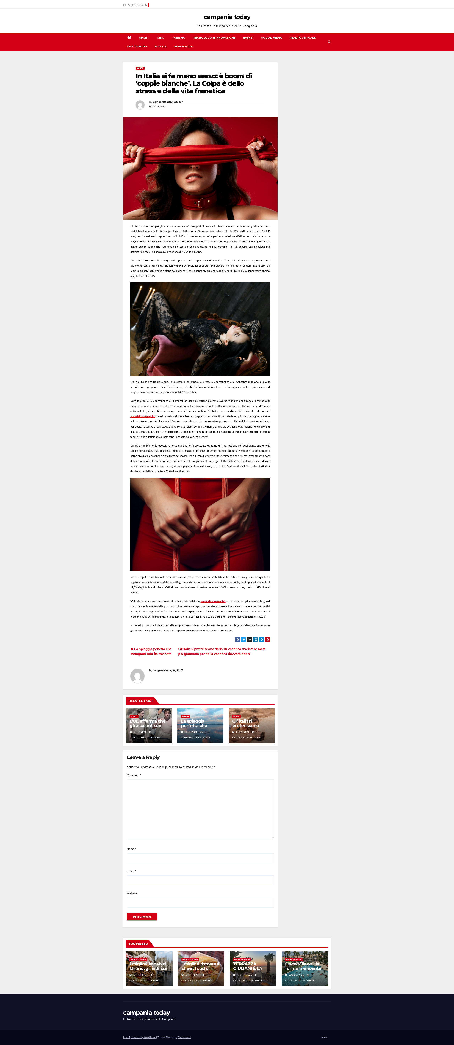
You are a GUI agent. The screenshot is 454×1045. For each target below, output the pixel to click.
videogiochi (183, 46)
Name (131, 848)
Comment (134, 775)
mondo (140, 68)
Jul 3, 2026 (139, 975)
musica (160, 46)
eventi (248, 37)
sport (144, 37)
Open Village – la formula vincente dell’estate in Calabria (303, 970)
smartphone (137, 46)
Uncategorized (138, 959)
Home (324, 1037)
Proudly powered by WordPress (139, 1037)
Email (131, 871)
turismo (179, 37)
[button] (329, 42)
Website (132, 893)
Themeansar (184, 1037)
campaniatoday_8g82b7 (168, 102)
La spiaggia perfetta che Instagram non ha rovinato (199, 728)
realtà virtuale (303, 37)
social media (271, 37)
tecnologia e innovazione (214, 37)
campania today (227, 17)
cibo (160, 37)
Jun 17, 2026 (244, 975)
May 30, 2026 (296, 975)
